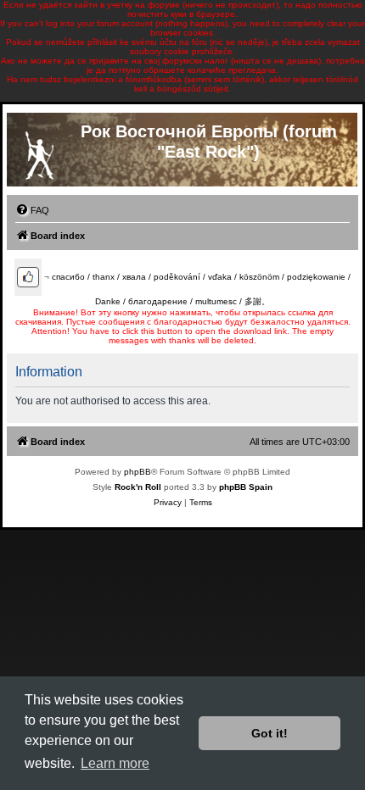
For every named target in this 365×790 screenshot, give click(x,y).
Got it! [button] (269, 733)
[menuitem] (32, 210)
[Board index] (39, 151)
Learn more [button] (115, 763)
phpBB (137, 471)
